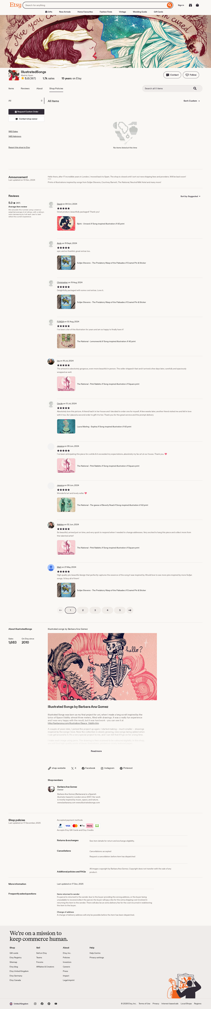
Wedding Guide (140, 12)
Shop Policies (56, 88)
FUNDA (60, 321)
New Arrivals (65, 12)
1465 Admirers (14, 136)
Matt (59, 567)
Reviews (25, 88)
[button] (172, 74)
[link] (60, 610)
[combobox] (94, 5)
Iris (58, 361)
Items (11, 88)
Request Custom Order (27, 111)
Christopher (62, 282)
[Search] (169, 5)
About (39, 88)
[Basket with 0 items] (197, 5)
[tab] (26, 101)
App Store (19, 990)
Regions (197, 1003)
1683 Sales (13, 131)
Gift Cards (158, 12)
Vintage (122, 12)
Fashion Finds (106, 12)
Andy (59, 243)
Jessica (60, 446)
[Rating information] (22, 78)
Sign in (181, 5)
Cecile (60, 403)
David (59, 204)
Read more (96, 751)
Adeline (60, 524)
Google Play (41, 990)
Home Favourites (85, 12)
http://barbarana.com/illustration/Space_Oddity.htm (73, 723)
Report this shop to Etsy (19, 147)
